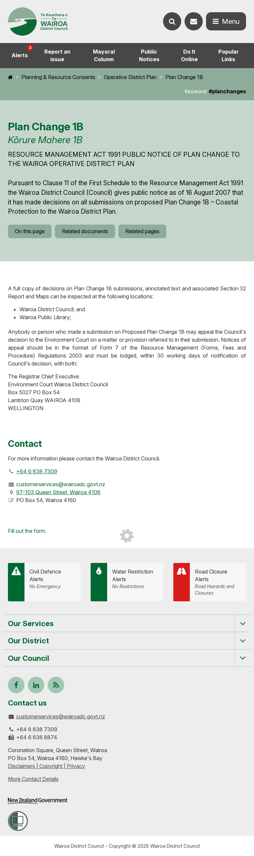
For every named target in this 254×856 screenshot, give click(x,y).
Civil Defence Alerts (45, 578)
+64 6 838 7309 (36, 471)
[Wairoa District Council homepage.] (37, 21)
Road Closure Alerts (214, 582)
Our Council (28, 658)
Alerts (21, 52)
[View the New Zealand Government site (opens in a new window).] (37, 801)
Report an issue (57, 55)
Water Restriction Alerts (132, 578)
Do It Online (189, 55)
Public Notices (149, 55)
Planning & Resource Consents (58, 77)
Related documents (85, 231)
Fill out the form (26, 531)
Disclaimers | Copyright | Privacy (46, 766)
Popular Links (228, 55)
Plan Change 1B (184, 77)
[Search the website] (172, 21)
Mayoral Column (104, 55)
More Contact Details (33, 779)
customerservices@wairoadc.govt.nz (60, 716)
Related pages (142, 231)
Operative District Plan (130, 77)
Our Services (31, 623)
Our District (28, 640)
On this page (30, 231)
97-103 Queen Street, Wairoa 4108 (58, 492)
